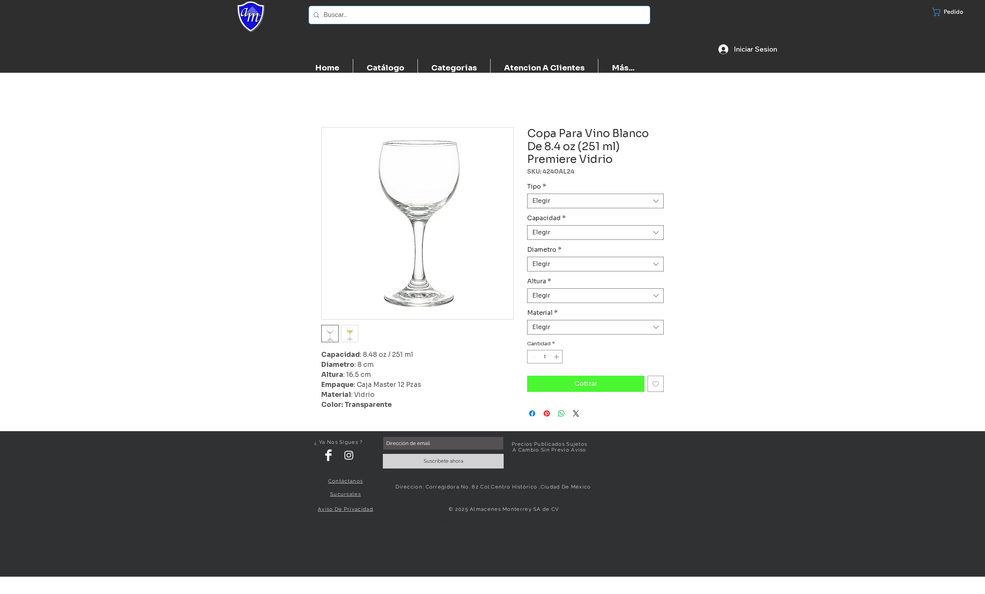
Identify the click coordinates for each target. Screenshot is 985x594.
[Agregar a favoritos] (656, 384)
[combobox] (595, 201)
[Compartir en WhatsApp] (561, 413)
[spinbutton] (545, 356)
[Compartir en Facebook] (532, 413)
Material (542, 313)
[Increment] (557, 356)
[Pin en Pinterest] (546, 413)
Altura (539, 281)
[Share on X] (576, 413)
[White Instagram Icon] (349, 455)
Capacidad (546, 218)
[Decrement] (533, 356)
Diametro (544, 250)
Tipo (536, 187)
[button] (954, 12)
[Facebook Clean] (328, 455)
